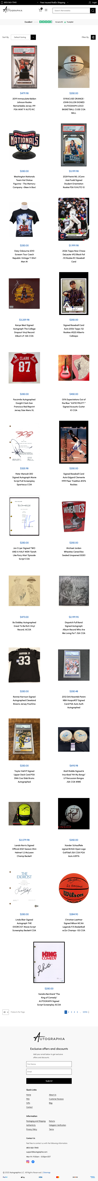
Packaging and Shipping (36, 1121)
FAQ (28, 1099)
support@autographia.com (36, 1152)
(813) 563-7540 (10, 2)
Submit (49, 1081)
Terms (51, 1129)
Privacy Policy (31, 1129)
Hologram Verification (57, 1125)
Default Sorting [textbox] (20, 37)
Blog (50, 1103)
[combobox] (23, 37)
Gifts (28, 1103)
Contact (29, 1107)
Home (28, 1095)
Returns (52, 1121)
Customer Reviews (56, 1099)
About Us (52, 1095)
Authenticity (31, 1125)
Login (94, 2)
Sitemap (46, 1172)
